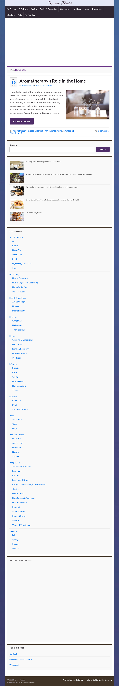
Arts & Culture (21, 9)
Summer (16, 544)
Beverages (17, 471)
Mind (14, 405)
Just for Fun (17, 443)
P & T (9, 9)
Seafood (16, 507)
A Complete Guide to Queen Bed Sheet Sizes (43, 162)
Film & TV (16, 250)
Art (13, 241)
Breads (15, 475)
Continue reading (21, 121)
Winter (15, 548)
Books (15, 245)
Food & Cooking (19, 353)
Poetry (15, 268)
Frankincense (50, 131)
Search (13, 145)
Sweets (15, 520)
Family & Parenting (48, 9)
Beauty (15, 368)
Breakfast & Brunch (21, 480)
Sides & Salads (18, 511)
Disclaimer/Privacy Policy (20, 659)
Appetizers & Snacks (21, 466)
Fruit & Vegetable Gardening (25, 282)
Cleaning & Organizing (22, 339)
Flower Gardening (20, 278)
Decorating (17, 344)
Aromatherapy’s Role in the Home (52, 80)
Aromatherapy (41, 85)
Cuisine (15, 489)
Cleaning (39, 131)
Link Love (16, 447)
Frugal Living (18, 381)
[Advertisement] (59, 44)
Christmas (17, 320)
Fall (13, 535)
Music (15, 259)
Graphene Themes (27, 682)
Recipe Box (30, 15)
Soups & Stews (19, 516)
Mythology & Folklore (21, 263)
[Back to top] (112, 679)
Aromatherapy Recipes (23, 131)
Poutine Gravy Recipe (34, 213)
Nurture (13, 396)
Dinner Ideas (18, 493)
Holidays (77, 9)
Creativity (16, 400)
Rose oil (18, 133)
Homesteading (19, 386)
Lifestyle (11, 15)
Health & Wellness (17, 298)
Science (15, 456)
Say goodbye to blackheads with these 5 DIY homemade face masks (51, 187)
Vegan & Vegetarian (21, 525)
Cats (14, 424)
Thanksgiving (18, 329)
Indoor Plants (18, 291)
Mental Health (18, 310)
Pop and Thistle (28, 85)
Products (16, 358)
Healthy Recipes (19, 502)
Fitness (15, 306)
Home (86, 9)
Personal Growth (20, 409)
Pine (12, 133)
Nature (15, 452)
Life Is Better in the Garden (99, 680)
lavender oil (68, 131)
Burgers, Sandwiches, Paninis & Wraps (29, 484)
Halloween (17, 325)
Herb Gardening (19, 287)
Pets (20, 15)
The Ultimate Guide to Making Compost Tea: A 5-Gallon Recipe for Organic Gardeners (59, 174)
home (59, 131)
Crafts (34, 9)
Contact (13, 654)
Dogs (14, 428)
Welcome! (14, 665)
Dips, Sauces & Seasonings (24, 498)
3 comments (103, 131)
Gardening (65, 9)
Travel (15, 390)
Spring (15, 539)
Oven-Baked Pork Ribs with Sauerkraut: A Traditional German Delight (52, 200)
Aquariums (17, 419)
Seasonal (13, 531)
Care (14, 372)
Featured (16, 438)
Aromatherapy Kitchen (73, 680)
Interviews (97, 9)
